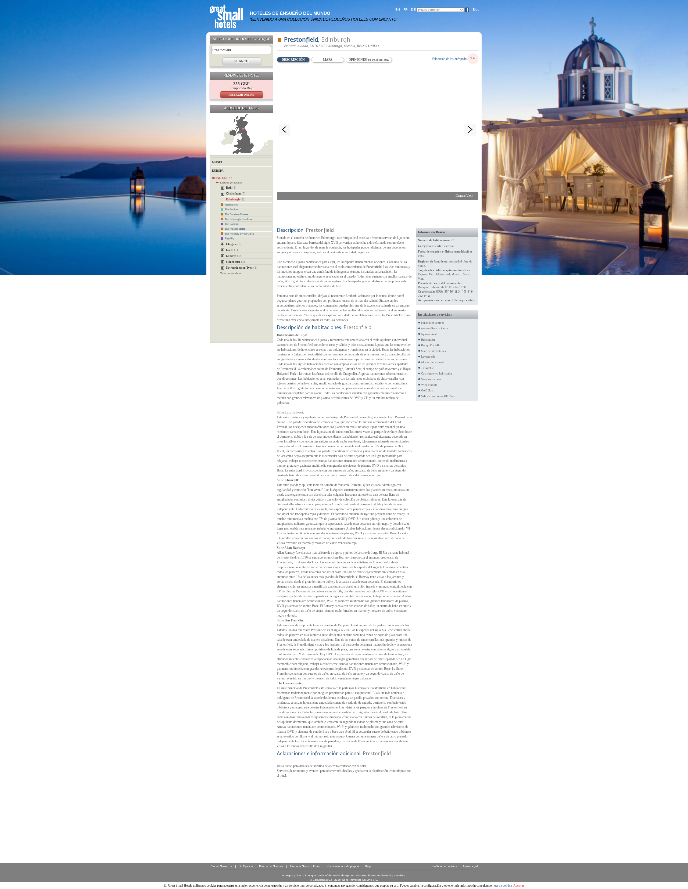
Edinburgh (235, 199)
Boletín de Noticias (271, 866)
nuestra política (502, 885)
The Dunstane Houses (236, 214)
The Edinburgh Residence (238, 219)
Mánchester (235, 261)
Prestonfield (231, 204)
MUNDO (217, 162)
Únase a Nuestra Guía (305, 866)
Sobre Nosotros (221, 866)
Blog (476, 10)
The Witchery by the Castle (239, 233)
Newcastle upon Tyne (241, 267)
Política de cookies (444, 866)
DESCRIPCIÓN (293, 60)
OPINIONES (358, 60)
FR (405, 10)
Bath (231, 187)
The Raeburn (231, 223)
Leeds (232, 249)
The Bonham (232, 209)
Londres (234, 255)
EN (397, 10)
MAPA (327, 60)
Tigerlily (229, 238)
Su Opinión (246, 866)
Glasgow (233, 244)
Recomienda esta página (343, 866)
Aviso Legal (470, 866)
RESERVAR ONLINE (241, 94)
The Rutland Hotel (235, 228)
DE (413, 10)
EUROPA (218, 170)
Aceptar (518, 885)
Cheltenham (235, 193)
